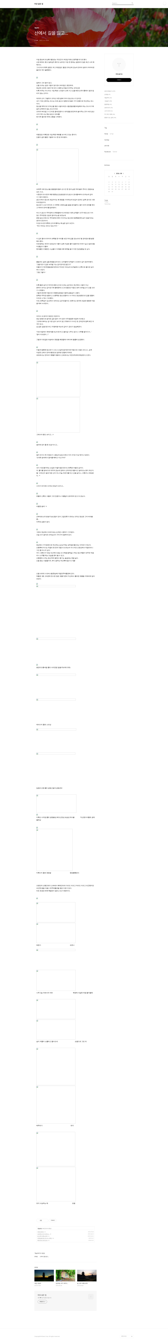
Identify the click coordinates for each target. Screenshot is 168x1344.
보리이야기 (108, 107)
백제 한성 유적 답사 (42, 1240)
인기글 (111, 134)
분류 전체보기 (109, 91)
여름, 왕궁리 (40, 1232)
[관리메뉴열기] (164, 3)
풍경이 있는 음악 (110, 117)
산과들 (107, 94)
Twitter (115, 152)
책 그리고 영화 (109, 114)
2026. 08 (119, 173)
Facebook (107, 152)
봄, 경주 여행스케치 (42, 1236)
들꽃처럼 (108, 104)
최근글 (106, 134)
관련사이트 (124, 1336)
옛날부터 (40, 1228)
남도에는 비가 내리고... (43, 1234)
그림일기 (108, 101)
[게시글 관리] (46, 1220)
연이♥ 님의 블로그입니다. (45, 1298)
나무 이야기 (108, 111)
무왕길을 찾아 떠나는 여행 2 (44, 1238)
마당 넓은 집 (38, 4)
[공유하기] (43, 1220)
